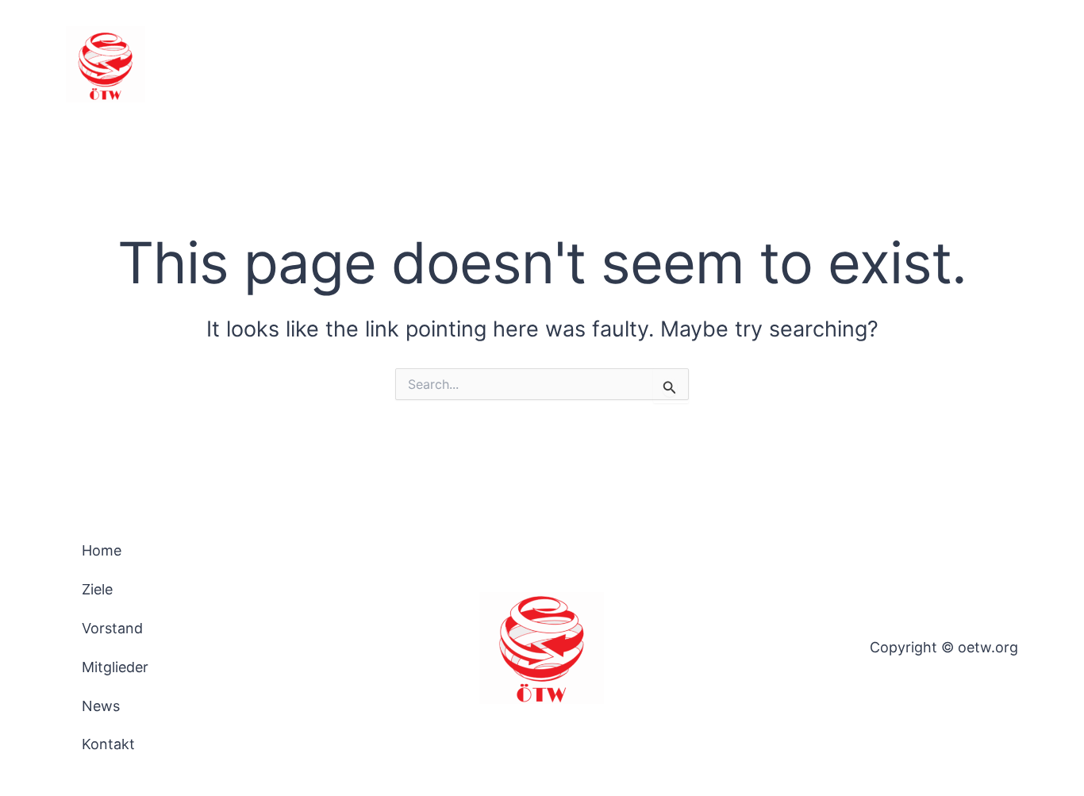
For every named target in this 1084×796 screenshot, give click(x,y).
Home (591, 64)
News (903, 64)
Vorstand (729, 64)
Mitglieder (822, 64)
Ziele (655, 64)
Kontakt (977, 64)
